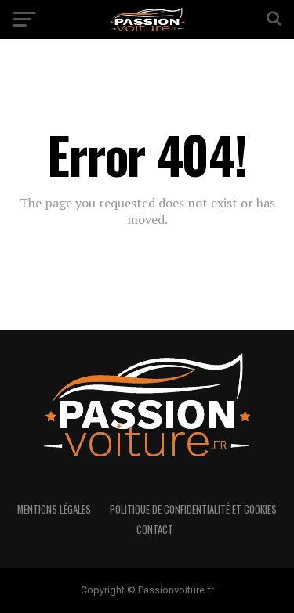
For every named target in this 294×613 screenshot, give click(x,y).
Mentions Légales (54, 509)
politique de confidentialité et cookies (193, 509)
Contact (154, 529)
